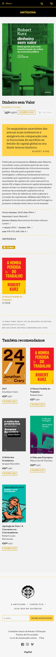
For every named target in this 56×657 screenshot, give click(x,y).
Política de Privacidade (27, 635)
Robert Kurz (11, 107)
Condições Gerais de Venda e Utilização (27, 631)
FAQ (41, 638)
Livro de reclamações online (23, 638)
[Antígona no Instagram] (27, 645)
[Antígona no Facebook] (22, 645)
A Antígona (18, 604)
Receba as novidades (41, 618)
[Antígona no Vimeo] (32, 645)
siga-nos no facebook (28, 609)
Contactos (36, 604)
